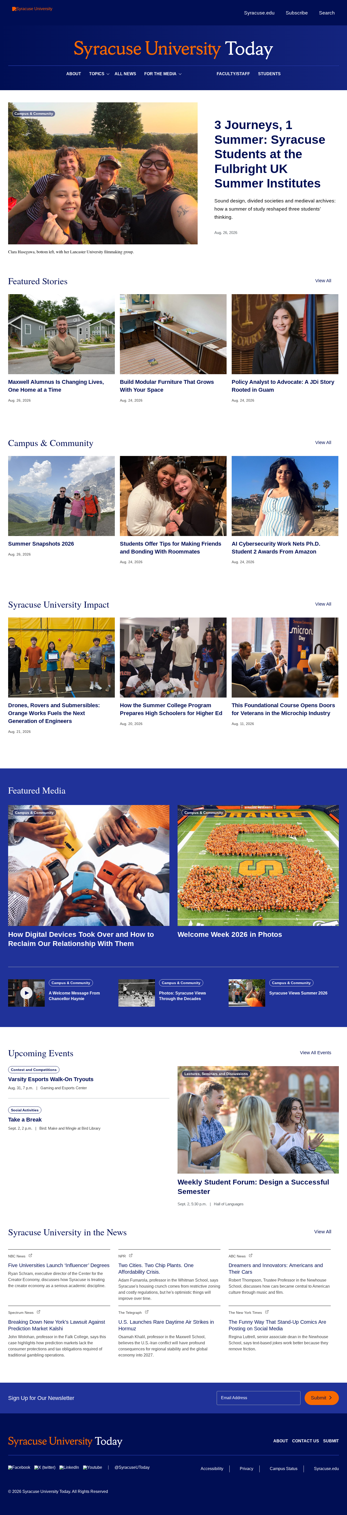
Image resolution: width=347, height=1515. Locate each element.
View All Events (315, 1052)
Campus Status (283, 1468)
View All (323, 280)
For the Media (160, 74)
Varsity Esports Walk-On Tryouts (50, 1079)
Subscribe (297, 12)
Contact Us (305, 1441)
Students (269, 74)
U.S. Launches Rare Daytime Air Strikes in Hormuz (166, 1325)
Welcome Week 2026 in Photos (230, 934)
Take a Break (25, 1119)
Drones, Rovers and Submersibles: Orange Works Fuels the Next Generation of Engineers (54, 713)
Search (327, 12)
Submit (319, 1397)
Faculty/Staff (233, 74)
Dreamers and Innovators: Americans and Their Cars (276, 1269)
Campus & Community (33, 114)
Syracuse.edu (259, 12)
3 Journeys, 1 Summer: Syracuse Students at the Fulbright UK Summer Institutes (269, 154)
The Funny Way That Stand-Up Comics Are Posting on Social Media (277, 1325)
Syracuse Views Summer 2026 (298, 993)
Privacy (246, 1468)
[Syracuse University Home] (173, 48)
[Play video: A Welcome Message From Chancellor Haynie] (26, 993)
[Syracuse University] (44, 13)
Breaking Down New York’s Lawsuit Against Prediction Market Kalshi (56, 1325)
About (73, 74)
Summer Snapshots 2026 (41, 544)
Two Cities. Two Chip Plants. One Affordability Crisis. (156, 1269)
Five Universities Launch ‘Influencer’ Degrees (58, 1265)
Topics (96, 74)
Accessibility (212, 1468)
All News (125, 74)
